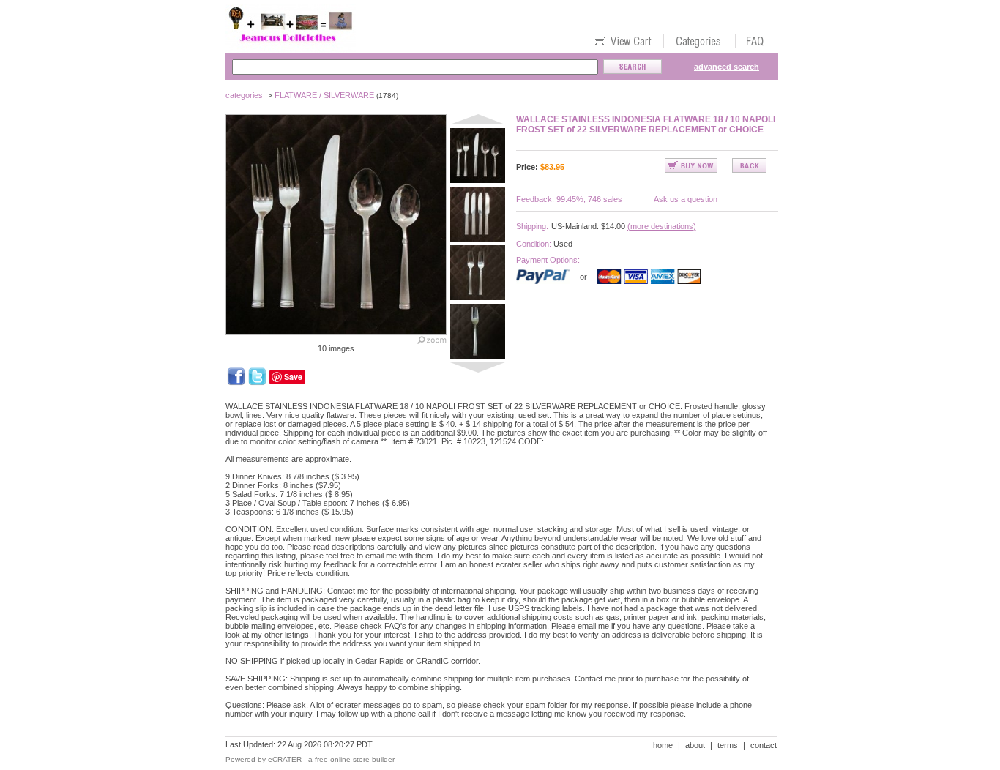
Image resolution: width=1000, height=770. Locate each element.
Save (293, 376)
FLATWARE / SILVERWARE (324, 95)
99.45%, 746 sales (589, 199)
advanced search (726, 66)
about (695, 745)
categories (244, 95)
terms (727, 745)
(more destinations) (661, 226)
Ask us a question (685, 199)
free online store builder (355, 759)
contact (763, 745)
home (663, 745)
